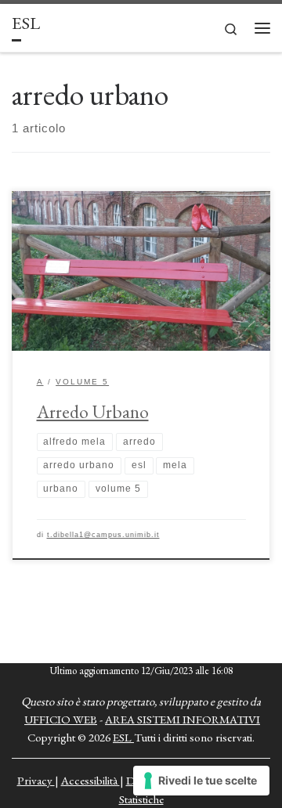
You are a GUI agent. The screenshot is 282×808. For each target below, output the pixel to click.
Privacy (36, 780)
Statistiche (141, 799)
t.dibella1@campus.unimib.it (103, 535)
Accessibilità (90, 780)
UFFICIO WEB (60, 719)
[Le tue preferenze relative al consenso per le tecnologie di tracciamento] (201, 780)
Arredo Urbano (93, 411)
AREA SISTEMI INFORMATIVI (182, 719)
